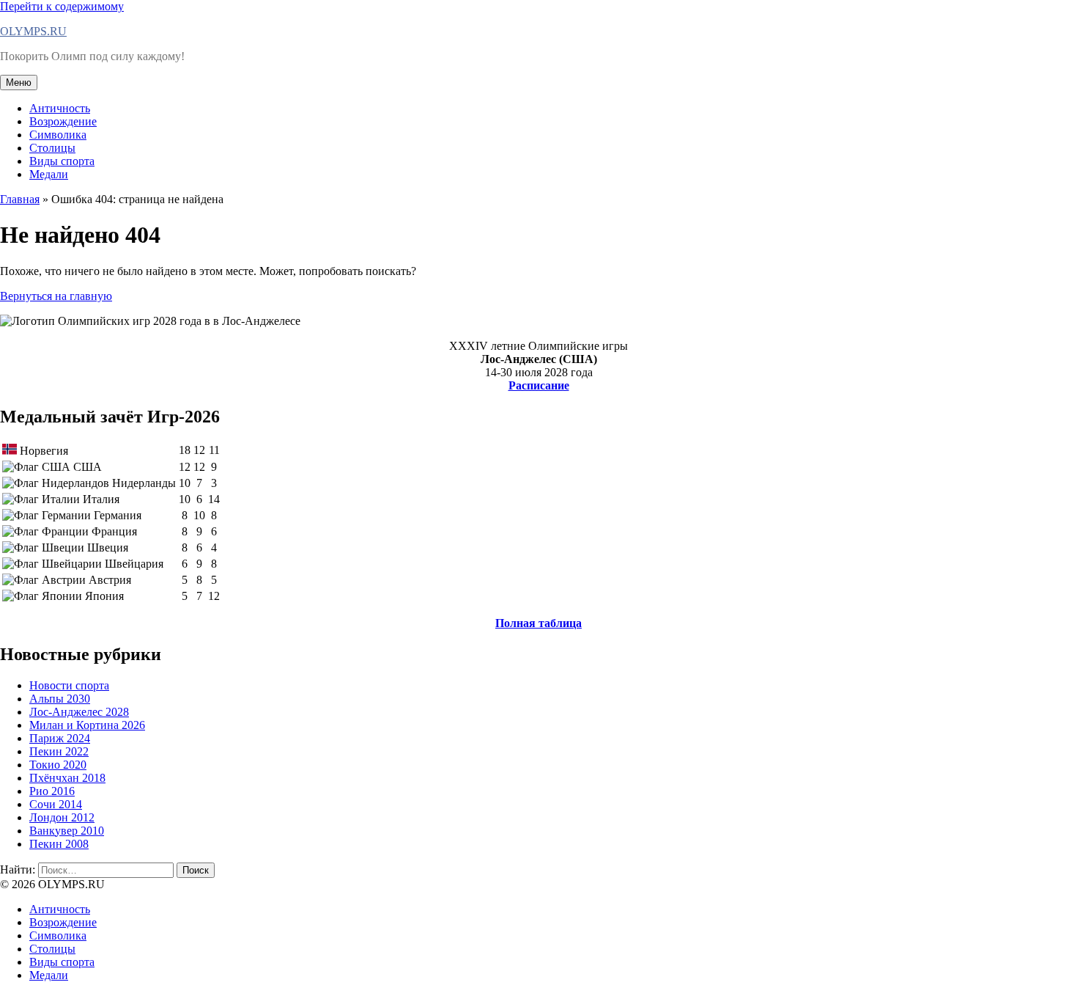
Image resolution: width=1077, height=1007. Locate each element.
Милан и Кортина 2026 (87, 725)
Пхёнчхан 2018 (67, 778)
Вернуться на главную (56, 296)
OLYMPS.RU (33, 31)
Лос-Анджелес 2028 (79, 712)
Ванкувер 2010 (66, 830)
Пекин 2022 (59, 751)
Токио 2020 (57, 764)
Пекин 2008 (59, 844)
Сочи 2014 (55, 804)
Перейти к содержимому (62, 6)
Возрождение (63, 121)
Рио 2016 (52, 791)
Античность (59, 108)
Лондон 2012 (62, 817)
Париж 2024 (59, 738)
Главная (20, 199)
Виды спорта (62, 161)
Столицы (52, 148)
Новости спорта (69, 685)
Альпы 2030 (59, 698)
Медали (48, 174)
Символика (57, 134)
